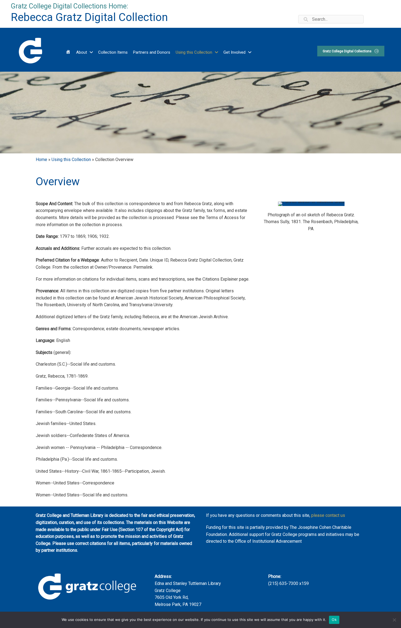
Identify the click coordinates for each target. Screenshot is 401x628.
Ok (334, 619)
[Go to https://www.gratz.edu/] (30, 49)
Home (41, 159)
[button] (350, 51)
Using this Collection (71, 159)
